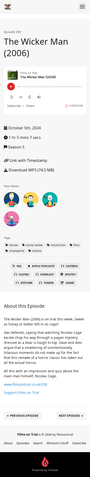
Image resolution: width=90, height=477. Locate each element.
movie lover (58, 245)
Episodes (23, 443)
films (76, 245)
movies (13, 245)
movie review (34, 245)
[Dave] (30, 200)
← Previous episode (22, 416)
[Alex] (50, 200)
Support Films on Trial (21, 392)
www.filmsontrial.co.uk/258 (25, 384)
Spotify (70, 274)
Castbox (72, 266)
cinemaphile (16, 250)
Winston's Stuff (57, 443)
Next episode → (71, 416)
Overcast (47, 274)
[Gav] (11, 200)
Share (70, 283)
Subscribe (79, 443)
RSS (19, 266)
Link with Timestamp (28, 160)
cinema (36, 250)
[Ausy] (11, 219)
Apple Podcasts (43, 266)
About (8, 443)
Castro (24, 274)
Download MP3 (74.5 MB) (31, 170)
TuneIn (49, 283)
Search (38, 443)
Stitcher (26, 283)
